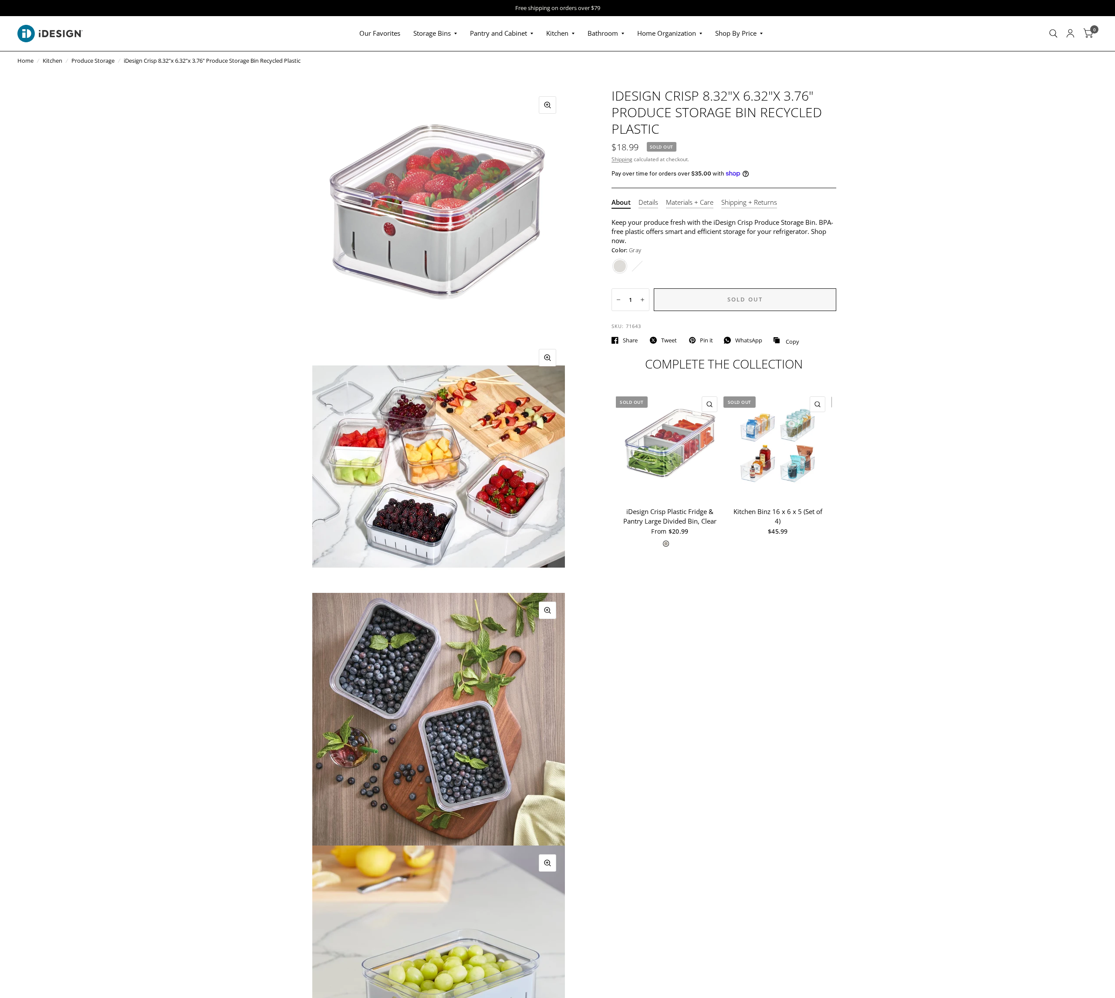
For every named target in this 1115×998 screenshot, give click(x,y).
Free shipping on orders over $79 (557, 8)
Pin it (706, 340)
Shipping (622, 159)
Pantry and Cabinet (498, 33)
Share (630, 340)
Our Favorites (379, 33)
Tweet (669, 340)
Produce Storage (93, 60)
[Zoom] (547, 105)
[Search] (1053, 33)
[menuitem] (380, 34)
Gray (620, 266)
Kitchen (557, 33)
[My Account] (1070, 33)
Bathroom (603, 33)
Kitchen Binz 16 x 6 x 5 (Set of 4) (777, 516)
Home (25, 60)
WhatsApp (748, 340)
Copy (786, 341)
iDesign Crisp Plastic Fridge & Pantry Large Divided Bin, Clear (669, 516)
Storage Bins (432, 33)
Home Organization (666, 33)
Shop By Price (736, 33)
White (637, 266)
